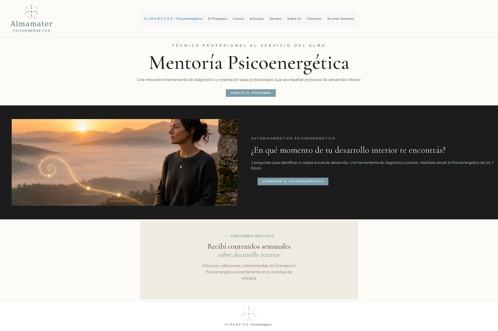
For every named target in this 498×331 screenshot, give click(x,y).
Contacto (314, 18)
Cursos (238, 18)
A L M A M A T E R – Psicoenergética (173, 18)
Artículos (257, 18)
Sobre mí (294, 18)
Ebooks (275, 18)
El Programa (217, 18)
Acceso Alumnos (340, 18)
